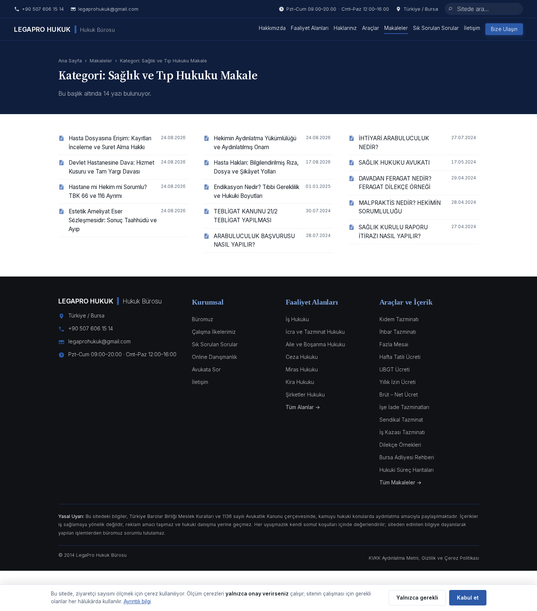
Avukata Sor (206, 370)
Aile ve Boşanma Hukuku (315, 344)
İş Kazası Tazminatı (402, 432)
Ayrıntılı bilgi (137, 601)
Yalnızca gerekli (417, 598)
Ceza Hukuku (302, 357)
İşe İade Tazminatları (404, 407)
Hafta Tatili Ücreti (399, 357)
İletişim (472, 28)
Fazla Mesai (393, 344)
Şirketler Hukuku (305, 395)
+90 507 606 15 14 (43, 9)
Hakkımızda (272, 28)
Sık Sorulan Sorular (436, 28)
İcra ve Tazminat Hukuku (315, 332)
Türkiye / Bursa (420, 9)
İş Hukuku (297, 319)
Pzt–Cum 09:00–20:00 (337, 9)
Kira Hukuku (300, 382)
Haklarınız (345, 28)
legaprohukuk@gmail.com (108, 9)
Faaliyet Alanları (309, 28)
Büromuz (202, 319)
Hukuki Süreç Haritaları (406, 470)
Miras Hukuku (302, 370)
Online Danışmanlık (214, 357)
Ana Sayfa (70, 60)
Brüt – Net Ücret (398, 395)
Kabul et (468, 598)
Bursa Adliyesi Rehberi (406, 457)
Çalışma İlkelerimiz (214, 332)
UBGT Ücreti (394, 370)
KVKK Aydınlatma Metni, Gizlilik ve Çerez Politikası (424, 558)
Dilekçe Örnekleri (400, 445)
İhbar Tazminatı (397, 332)
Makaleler (396, 28)
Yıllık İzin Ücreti (397, 382)
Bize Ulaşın (504, 29)
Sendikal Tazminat (401, 420)
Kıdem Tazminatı (399, 319)
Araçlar (370, 28)
